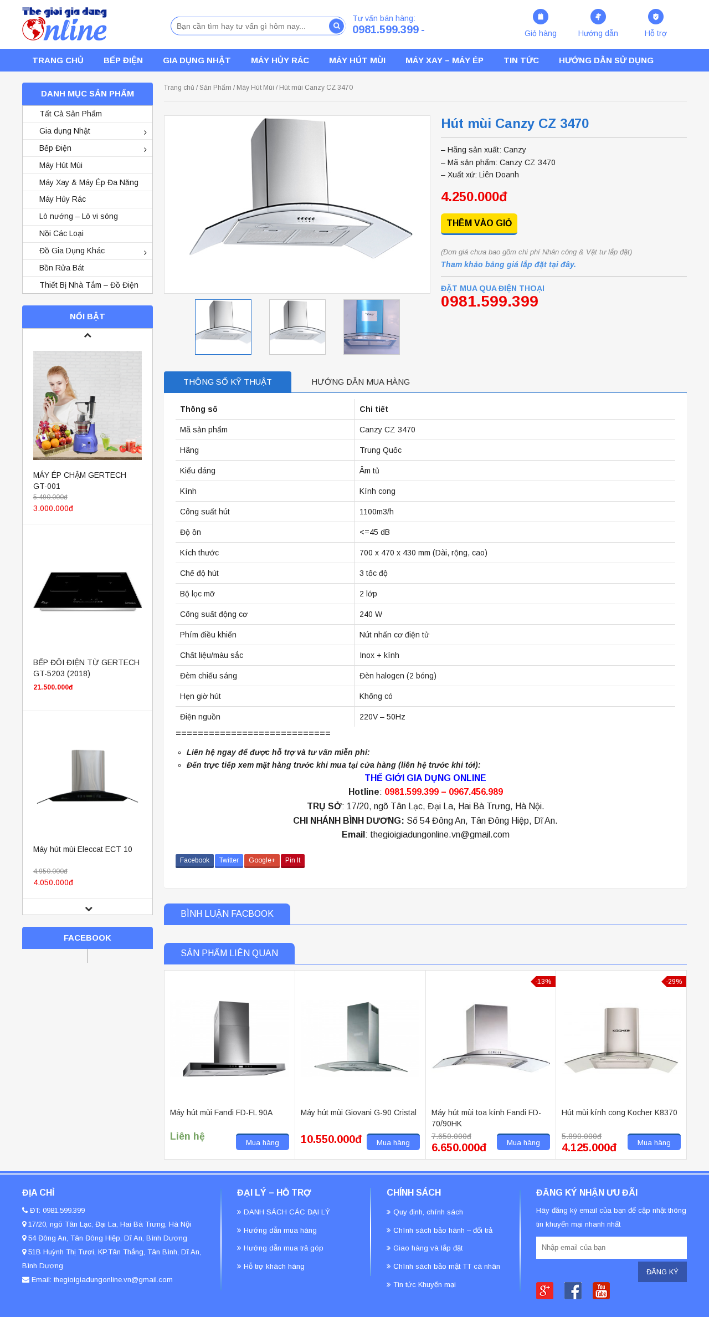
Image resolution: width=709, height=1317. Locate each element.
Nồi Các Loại (61, 233)
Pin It (292, 860)
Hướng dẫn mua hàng (360, 381)
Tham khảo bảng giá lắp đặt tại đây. (508, 264)
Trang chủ (179, 87)
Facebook (194, 860)
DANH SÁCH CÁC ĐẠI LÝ (287, 1212)
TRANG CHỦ (58, 60)
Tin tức (521, 60)
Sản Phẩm (215, 87)
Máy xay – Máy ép (444, 60)
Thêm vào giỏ (479, 223)
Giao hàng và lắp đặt (428, 1248)
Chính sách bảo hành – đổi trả (442, 1230)
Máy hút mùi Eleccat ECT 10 (82, 849)
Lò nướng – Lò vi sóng (78, 216)
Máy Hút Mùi (357, 60)
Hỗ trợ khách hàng (274, 1266)
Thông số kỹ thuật (227, 381)
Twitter (229, 860)
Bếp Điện (55, 148)
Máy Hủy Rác (280, 60)
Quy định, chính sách (428, 1212)
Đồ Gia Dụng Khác (72, 250)
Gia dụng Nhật (197, 60)
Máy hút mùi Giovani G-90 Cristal (359, 1112)
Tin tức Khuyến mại (424, 1284)
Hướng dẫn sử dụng (606, 60)
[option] (223, 327)
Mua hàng (262, 1143)
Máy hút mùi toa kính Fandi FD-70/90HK (486, 1118)
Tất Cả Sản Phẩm (70, 113)
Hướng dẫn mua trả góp (283, 1248)
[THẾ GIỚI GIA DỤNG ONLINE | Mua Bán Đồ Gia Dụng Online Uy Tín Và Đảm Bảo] (64, 23)
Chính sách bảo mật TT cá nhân (446, 1266)
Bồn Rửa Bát (61, 267)
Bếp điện (123, 60)
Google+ (262, 860)
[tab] (227, 382)
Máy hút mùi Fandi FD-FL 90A (221, 1112)
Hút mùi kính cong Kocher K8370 (619, 1112)
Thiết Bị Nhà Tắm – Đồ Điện (88, 284)
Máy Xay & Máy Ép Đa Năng (88, 182)
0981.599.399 (385, 29)
